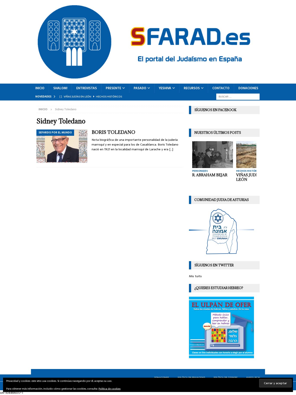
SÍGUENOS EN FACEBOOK (215, 110)
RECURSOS (192, 88)
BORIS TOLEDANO (113, 132)
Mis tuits (195, 276)
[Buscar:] (238, 96)
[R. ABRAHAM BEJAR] (212, 154)
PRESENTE (113, 88)
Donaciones (248, 88)
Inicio (39, 88)
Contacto (220, 88)
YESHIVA (165, 88)
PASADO (140, 88)
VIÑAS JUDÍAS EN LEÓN (252, 177)
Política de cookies (109, 389)
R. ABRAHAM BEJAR (209, 175)
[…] (171, 149)
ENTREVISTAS (86, 88)
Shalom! (60, 88)
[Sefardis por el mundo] (61, 146)
